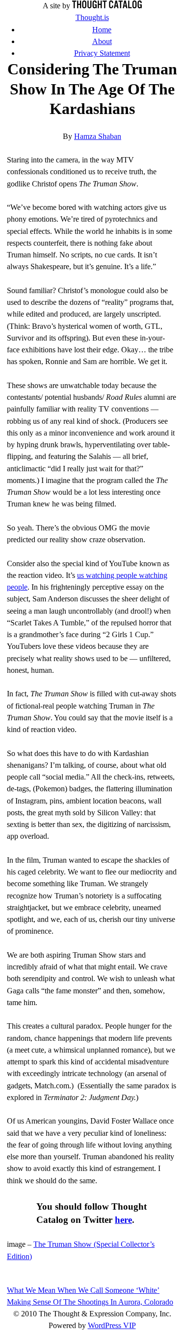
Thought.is (92, 17)
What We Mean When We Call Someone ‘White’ (83, 1290)
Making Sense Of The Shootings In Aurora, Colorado (90, 1302)
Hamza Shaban (97, 136)
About (102, 41)
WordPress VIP (112, 1325)
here (123, 1220)
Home (101, 29)
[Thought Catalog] (107, 5)
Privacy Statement (102, 53)
